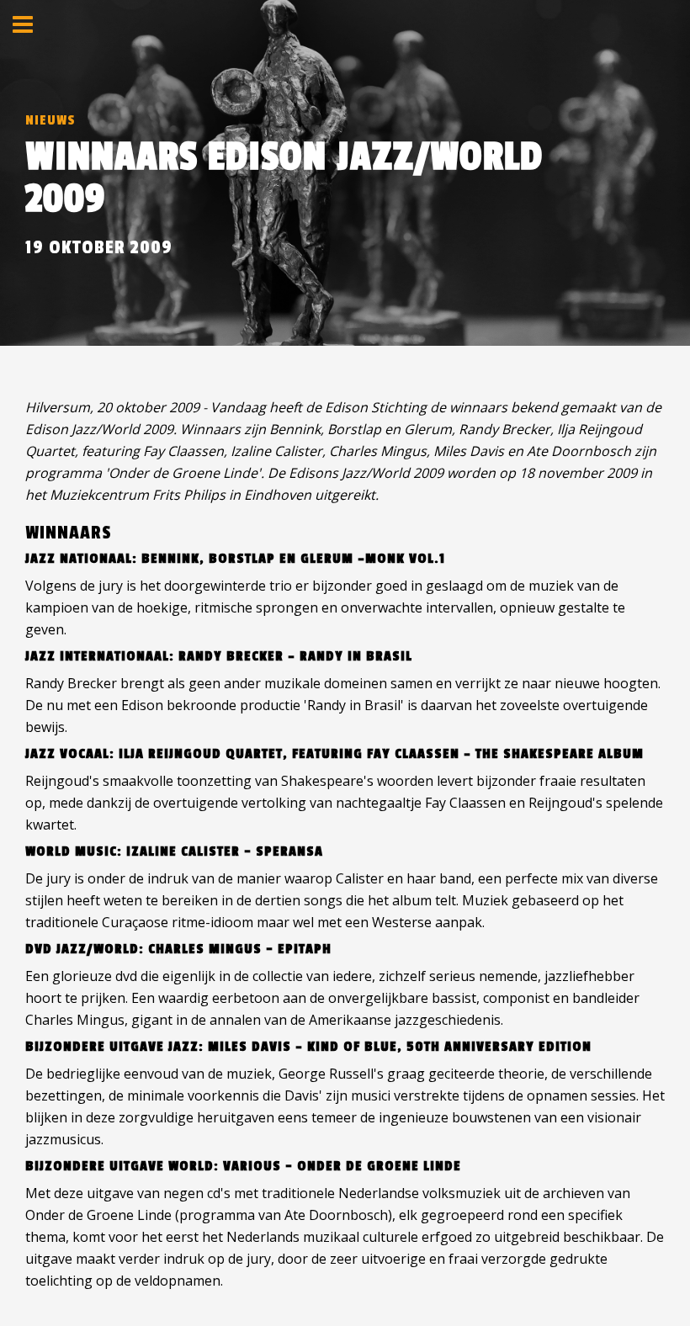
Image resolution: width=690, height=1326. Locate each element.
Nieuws (50, 120)
